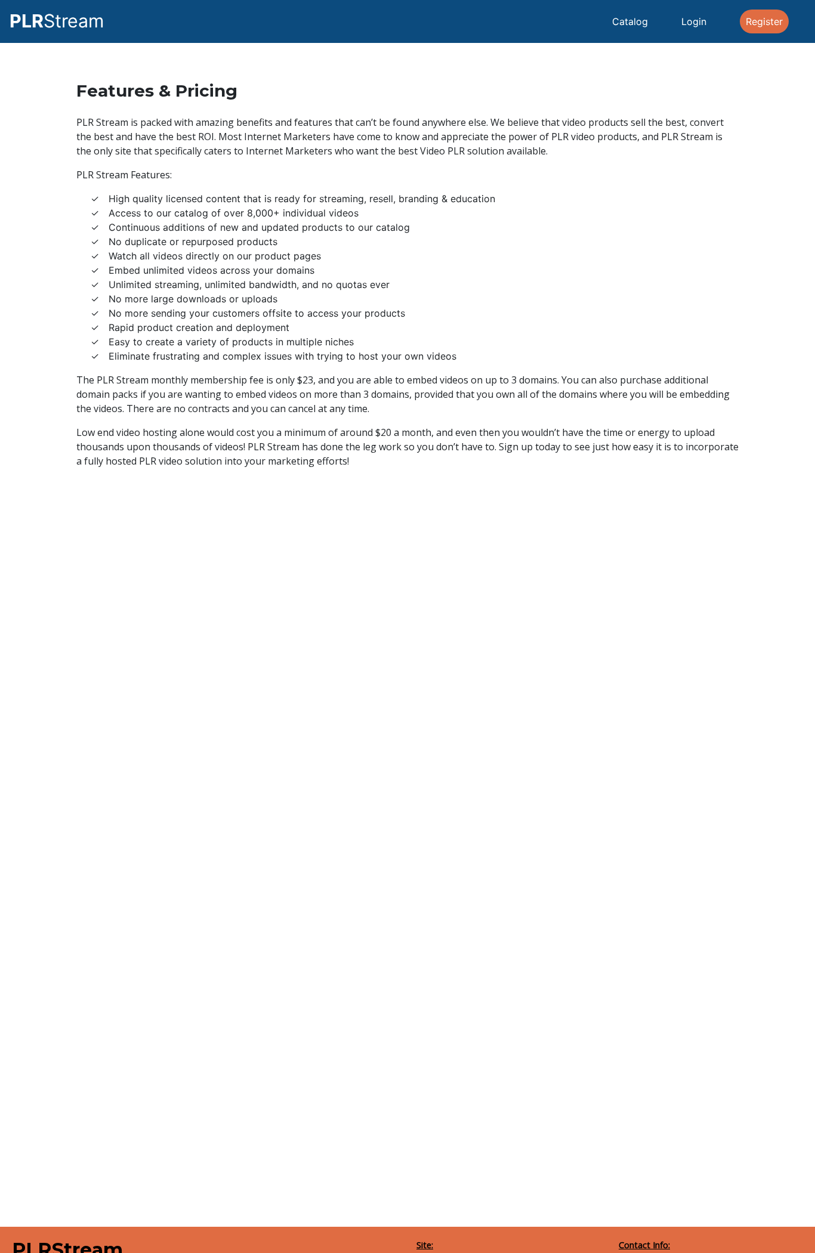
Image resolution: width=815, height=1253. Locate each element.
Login (693, 21)
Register (764, 21)
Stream (57, 21)
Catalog (630, 21)
